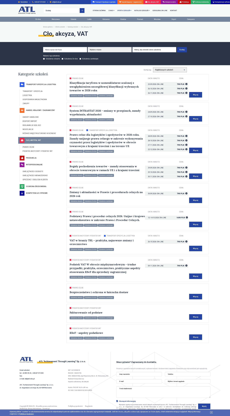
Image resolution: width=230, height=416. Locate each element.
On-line (160, 84)
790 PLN (181, 84)
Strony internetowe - (38, 408)
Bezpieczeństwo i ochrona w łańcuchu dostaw (99, 292)
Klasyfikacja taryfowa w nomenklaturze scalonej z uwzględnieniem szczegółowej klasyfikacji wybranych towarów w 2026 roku (104, 86)
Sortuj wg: (148, 70)
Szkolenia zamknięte (90, 59)
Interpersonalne (170, 2)
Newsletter (24, 2)
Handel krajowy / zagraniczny (131, 2)
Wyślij (204, 406)
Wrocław (157, 19)
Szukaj (182, 50)
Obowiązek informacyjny (127, 401)
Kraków (123, 19)
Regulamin (88, 406)
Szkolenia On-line (71, 59)
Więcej (195, 95)
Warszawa (56, 19)
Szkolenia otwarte (52, 59)
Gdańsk (73, 19)
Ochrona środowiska (202, 2)
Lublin (89, 19)
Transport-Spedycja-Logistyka (105, 2)
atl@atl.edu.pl (30, 379)
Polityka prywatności (75, 406)
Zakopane (191, 19)
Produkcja (185, 2)
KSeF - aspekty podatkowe (86, 333)
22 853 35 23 (27, 373)
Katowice (106, 19)
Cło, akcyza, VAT (153, 2)
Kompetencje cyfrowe (222, 2)
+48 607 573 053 (37, 373)
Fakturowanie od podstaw (86, 312)
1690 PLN (180, 218)
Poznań (140, 19)
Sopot (174, 19)
